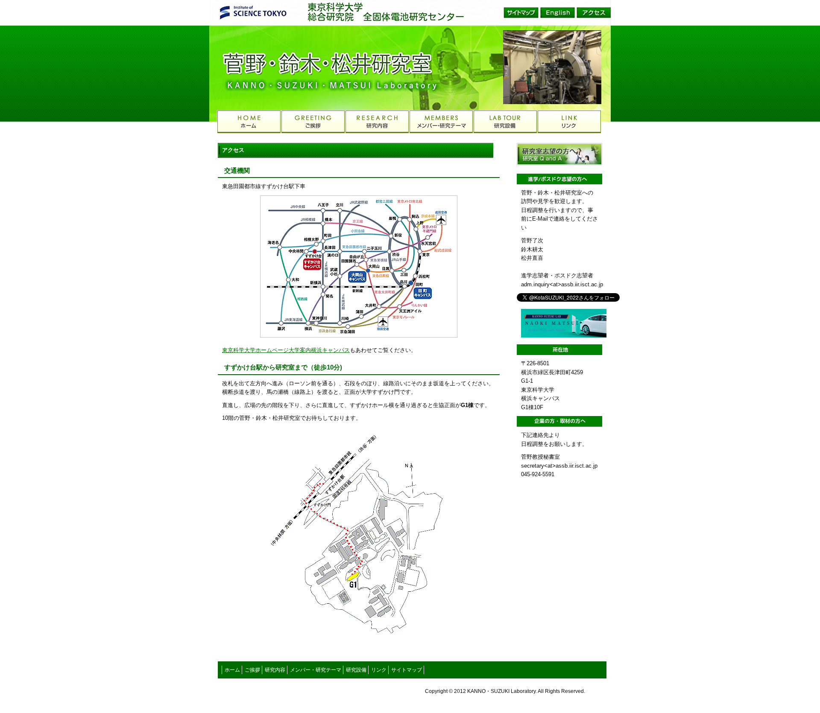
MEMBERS (441, 122)
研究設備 (356, 669)
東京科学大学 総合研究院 (352, 12)
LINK (569, 122)
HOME (249, 122)
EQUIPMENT (505, 122)
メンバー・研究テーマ (315, 669)
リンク (379, 669)
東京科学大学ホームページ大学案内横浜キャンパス (286, 350)
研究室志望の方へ (559, 154)
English (557, 12)
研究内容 (275, 669)
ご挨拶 (252, 669)
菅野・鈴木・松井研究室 (299, 68)
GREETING (313, 122)
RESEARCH (377, 122)
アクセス (594, 12)
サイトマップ (521, 12)
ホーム (232, 669)
